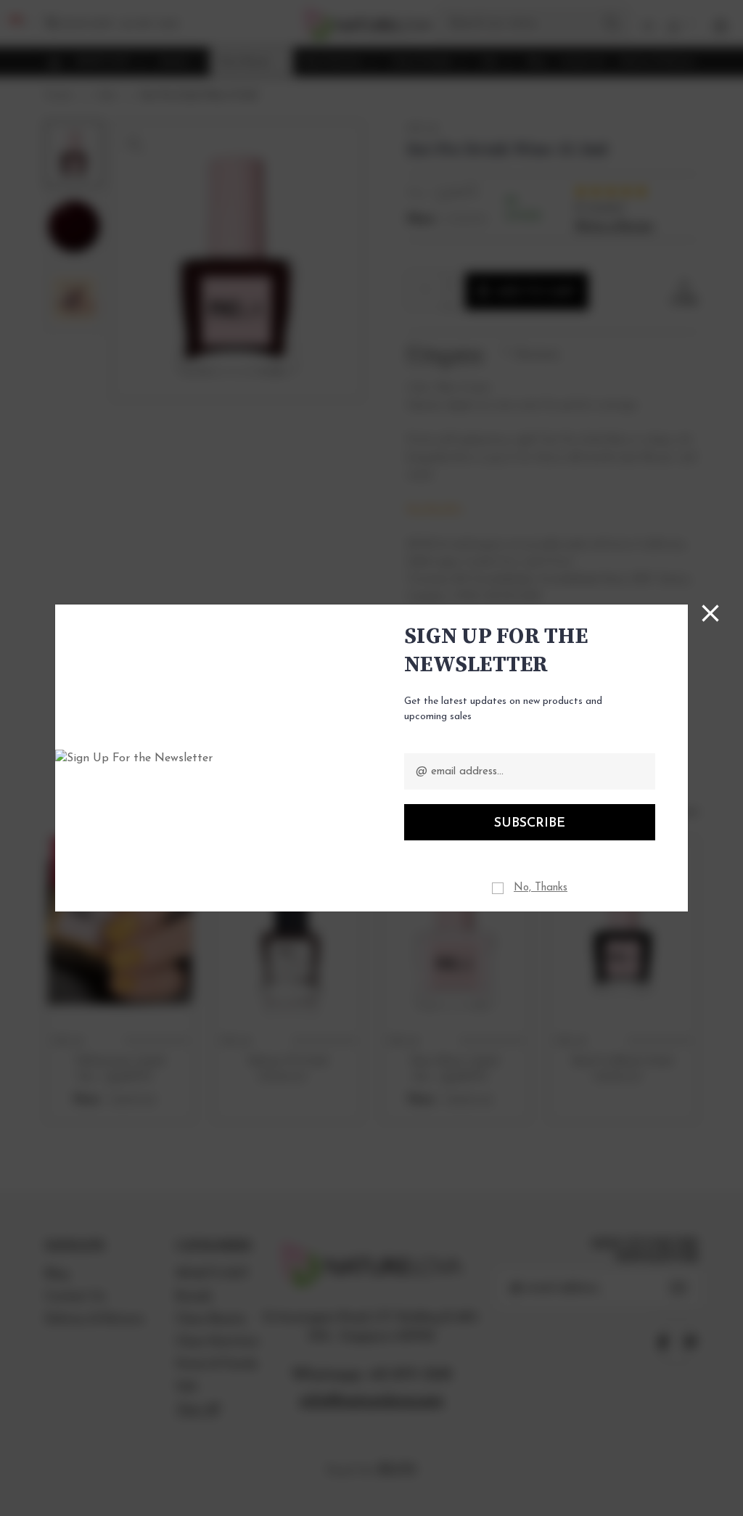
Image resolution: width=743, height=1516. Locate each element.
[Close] (710, 613)
